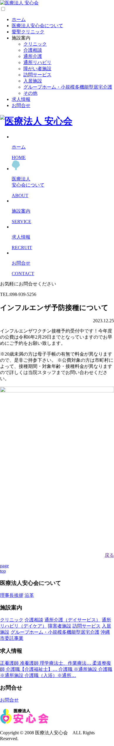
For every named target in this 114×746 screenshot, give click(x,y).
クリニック (35, 44)
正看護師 (10, 663)
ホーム (19, 19)
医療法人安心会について (37, 25)
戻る (109, 555)
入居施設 (32, 80)
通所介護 (32, 56)
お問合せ (21, 105)
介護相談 (32, 50)
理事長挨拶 (11, 595)
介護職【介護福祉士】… (32, 669)
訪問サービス (37, 74)
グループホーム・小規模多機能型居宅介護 (67, 87)
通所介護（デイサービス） (72, 619)
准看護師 (30, 663)
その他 (30, 93)
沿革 (29, 595)
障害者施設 (59, 625)
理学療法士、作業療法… (66, 663)
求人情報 (21, 99)
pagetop (4, 568)
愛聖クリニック (28, 31)
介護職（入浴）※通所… (50, 675)
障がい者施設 (37, 68)
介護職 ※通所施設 (78, 669)
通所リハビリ (37, 62)
